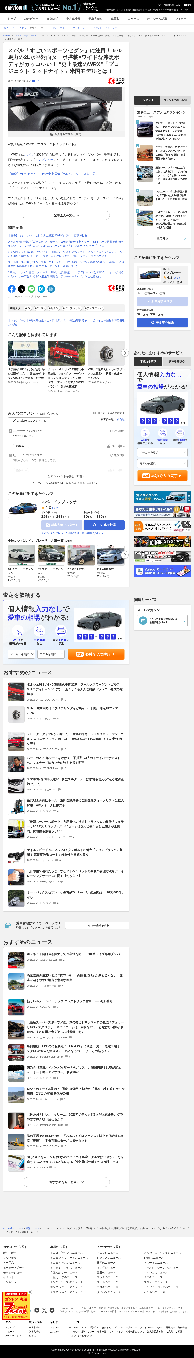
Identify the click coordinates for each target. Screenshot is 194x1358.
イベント (8, 1277)
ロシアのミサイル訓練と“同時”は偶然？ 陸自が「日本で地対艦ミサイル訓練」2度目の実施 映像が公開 (76, 1091)
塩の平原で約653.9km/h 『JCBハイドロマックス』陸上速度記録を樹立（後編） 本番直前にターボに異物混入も (75, 1138)
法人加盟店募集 (155, 1331)
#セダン (54, 308)
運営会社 (94, 1327)
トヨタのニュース (107, 1252)
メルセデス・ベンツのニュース (162, 1252)
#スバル (40, 308)
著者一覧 (101, 1331)
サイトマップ (116, 1331)
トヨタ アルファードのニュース (69, 1257)
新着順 (121, 419)
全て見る (162, 238)
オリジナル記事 (157, 18)
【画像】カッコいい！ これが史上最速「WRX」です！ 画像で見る (53, 173)
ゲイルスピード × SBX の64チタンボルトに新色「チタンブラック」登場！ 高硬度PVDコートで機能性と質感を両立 (75, 852)
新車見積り (95, 18)
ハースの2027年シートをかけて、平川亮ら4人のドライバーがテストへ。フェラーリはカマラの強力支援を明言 (73, 760)
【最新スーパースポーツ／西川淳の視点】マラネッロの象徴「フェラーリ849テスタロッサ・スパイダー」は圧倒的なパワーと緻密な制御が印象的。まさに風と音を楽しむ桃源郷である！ (75, 1027)
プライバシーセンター (151, 1327)
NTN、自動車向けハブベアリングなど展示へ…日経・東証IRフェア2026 (106, 373)
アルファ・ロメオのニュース (161, 1287)
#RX (28, 308)
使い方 (54, 414)
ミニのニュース (153, 1277)
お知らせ (106, 1327)
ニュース (133, 18)
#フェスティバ (93, 308)
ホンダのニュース (107, 1267)
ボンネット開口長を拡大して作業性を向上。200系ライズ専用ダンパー (75, 954)
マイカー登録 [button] (174, 282)
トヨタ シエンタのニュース (66, 1267)
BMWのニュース (154, 1257)
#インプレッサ (72, 308)
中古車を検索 (107, 524)
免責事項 (182, 1327)
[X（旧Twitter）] (44, 1310)
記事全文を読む (64, 215)
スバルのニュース (107, 1282)
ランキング (147, 99)
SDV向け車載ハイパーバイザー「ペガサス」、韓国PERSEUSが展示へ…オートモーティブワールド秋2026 (74, 1070)
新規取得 (169, 5)
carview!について (78, 1327)
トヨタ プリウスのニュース (66, 1252)
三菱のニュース (106, 1272)
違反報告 (119, 430)
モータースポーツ (13, 1267)
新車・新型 (9, 1252)
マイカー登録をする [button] (97, 925)
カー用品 (8, 1262)
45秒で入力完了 (98, 654)
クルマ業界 (9, 1257)
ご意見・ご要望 (174, 1331)
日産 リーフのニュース (63, 1277)
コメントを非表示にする (111, 412)
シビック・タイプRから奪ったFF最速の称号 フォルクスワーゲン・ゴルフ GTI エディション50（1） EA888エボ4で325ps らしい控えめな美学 (75, 738)
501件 (55, 508)
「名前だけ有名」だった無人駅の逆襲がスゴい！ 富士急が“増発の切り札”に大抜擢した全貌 (26, 373)
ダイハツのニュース (109, 1292)
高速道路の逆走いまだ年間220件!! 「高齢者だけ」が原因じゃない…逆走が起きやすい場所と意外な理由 (75, 978)
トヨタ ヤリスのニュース (65, 1262)
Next (125, 353)
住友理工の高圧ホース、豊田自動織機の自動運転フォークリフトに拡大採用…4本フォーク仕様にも (75, 803)
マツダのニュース (107, 1277)
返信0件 (20, 446)
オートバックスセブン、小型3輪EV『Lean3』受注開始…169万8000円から (75, 895)
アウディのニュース (156, 1262)
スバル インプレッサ (59, 502)
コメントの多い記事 (175, 99)
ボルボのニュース (154, 1292)
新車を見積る (177, 361)
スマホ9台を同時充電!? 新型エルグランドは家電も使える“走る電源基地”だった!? (75, 782)
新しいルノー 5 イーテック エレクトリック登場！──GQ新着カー (71, 1001)
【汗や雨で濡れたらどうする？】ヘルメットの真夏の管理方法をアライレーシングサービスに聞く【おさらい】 (75, 874)
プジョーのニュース (156, 1282)
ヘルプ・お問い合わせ (80, 1335)
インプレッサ (44, 159)
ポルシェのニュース (156, 1272)
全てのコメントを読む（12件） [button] (66, 476)
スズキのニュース (107, 1287)
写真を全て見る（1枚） (69, 134)
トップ (11, 18)
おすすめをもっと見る (64, 1182)
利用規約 (170, 1327)
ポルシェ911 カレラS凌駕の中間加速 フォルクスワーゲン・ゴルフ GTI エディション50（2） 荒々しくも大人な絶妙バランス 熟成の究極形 (66, 378)
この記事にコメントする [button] (31, 420)
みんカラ (54, 1331)
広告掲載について (135, 1331)
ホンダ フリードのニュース (66, 1287)
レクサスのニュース (109, 1257)
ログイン (158, 5)
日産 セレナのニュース (63, 1272)
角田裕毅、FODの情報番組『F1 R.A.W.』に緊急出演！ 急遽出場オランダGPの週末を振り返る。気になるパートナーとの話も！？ (75, 1049)
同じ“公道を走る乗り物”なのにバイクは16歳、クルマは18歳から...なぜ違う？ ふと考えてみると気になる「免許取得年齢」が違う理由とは (75, 1159)
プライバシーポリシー (125, 1327)
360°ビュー (31, 18)
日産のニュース (106, 1262)
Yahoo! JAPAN (183, 5)
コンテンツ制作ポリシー (81, 1331)
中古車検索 (73, 18)
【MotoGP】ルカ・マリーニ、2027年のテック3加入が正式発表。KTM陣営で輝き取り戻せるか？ (75, 1117)
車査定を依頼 (148, 361)
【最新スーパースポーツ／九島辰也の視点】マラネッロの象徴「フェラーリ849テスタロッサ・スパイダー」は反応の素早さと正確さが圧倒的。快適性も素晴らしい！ (75, 826)
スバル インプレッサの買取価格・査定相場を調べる (72, 533)
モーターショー (12, 1272)
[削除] (30, 1292)
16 (113, 446)
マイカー (181, 18)
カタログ (52, 18)
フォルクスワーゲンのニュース (162, 1267)
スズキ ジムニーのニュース (66, 1292)
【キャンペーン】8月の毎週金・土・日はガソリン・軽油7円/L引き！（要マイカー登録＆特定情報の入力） (66, 322)
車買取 (115, 18)
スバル (28, 154)
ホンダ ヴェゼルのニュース (66, 1282)
